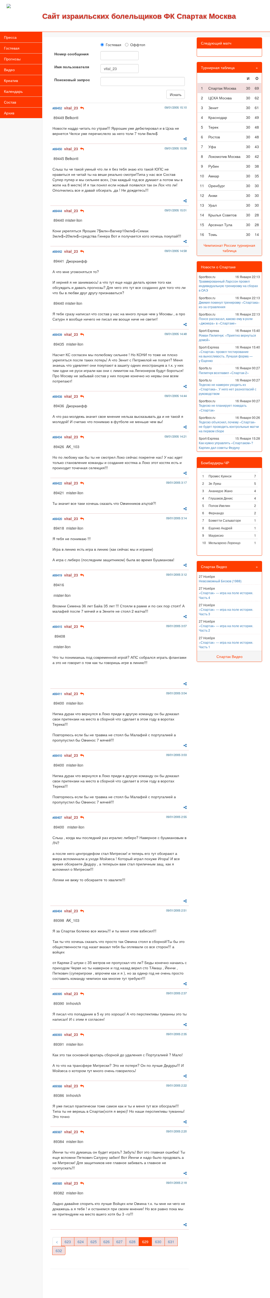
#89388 (57, 1086)
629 (145, 1241)
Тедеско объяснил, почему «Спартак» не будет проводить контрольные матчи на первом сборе (229, 426)
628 (132, 1241)
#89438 (57, 396)
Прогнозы (12, 58)
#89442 (57, 251)
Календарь (13, 91)
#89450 (57, 149)
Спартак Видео (229, 656)
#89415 (57, 626)
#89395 (57, 994)
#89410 (57, 755)
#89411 (57, 694)
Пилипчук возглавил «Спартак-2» (224, 372)
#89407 (57, 817)
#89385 (57, 1183)
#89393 (57, 1035)
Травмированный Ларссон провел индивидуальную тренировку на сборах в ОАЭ (228, 285)
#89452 (57, 108)
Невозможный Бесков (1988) (220, 581)
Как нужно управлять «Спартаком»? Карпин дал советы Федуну (226, 444)
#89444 (57, 211)
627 (119, 1241)
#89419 (57, 575)
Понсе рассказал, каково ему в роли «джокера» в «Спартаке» (226, 320)
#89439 (57, 334)
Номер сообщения (71, 53)
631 (171, 1241)
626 (106, 1241)
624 (81, 1241)
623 (68, 1241)
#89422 (57, 483)
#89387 (57, 1132)
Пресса (10, 37)
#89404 (57, 911)
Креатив (11, 80)
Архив (9, 112)
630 (158, 1241)
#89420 (57, 519)
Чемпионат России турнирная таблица (229, 248)
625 (93, 1241)
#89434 (57, 437)
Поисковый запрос (72, 79)
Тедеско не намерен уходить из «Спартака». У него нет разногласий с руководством (227, 389)
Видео (9, 69)
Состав (10, 102)
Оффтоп (137, 44)
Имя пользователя (71, 66)
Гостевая (12, 48)
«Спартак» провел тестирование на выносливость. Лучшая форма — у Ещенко (226, 356)
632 (59, 1250)
